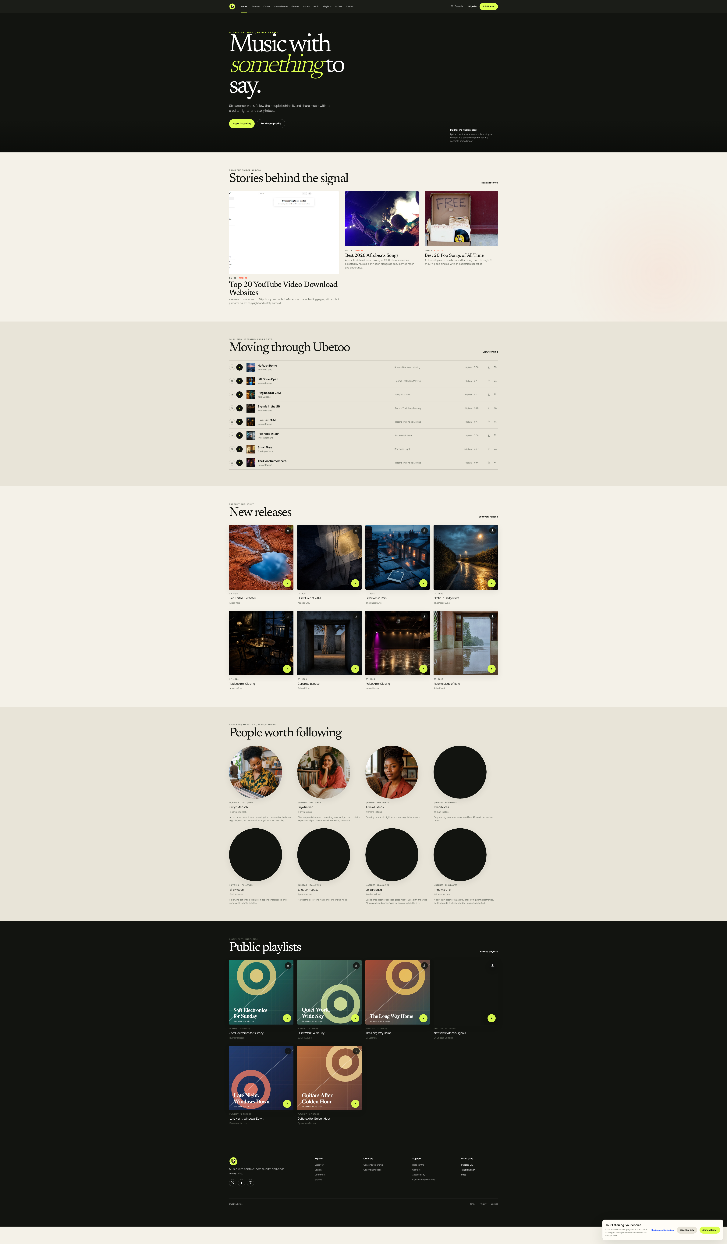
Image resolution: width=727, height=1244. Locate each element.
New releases (281, 6)
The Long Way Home (379, 1033)
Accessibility (418, 1174)
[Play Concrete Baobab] (355, 669)
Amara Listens (375, 807)
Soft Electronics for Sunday (246, 1033)
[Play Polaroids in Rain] (423, 583)
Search (318, 1169)
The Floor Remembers (272, 461)
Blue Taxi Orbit (267, 420)
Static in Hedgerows (446, 598)
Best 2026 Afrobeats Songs (371, 255)
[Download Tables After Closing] (288, 616)
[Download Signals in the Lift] (488, 408)
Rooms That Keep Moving (407, 367)
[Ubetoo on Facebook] (241, 1182)
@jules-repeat (305, 894)
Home (244, 6)
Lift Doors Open (268, 379)
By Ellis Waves (305, 1037)
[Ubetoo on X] (232, 1182)
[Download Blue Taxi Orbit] (488, 422)
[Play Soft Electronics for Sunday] (287, 1018)
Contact (416, 1169)
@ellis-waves (236, 894)
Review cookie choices (662, 1229)
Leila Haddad (374, 890)
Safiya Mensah (238, 807)
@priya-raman (305, 811)
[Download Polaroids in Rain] (488, 435)
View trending (490, 352)
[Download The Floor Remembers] (488, 463)
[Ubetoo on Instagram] (250, 1182)
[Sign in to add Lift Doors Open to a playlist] (495, 381)
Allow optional (709, 1229)
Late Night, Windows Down (246, 1118)
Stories (350, 6)
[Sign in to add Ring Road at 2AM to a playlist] (495, 394)
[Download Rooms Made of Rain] (492, 616)
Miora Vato (234, 602)
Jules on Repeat (308, 890)
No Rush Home (267, 366)
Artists (338, 6)
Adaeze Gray (304, 602)
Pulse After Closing (378, 683)
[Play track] (239, 367)
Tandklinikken (468, 1169)
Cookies (494, 1204)
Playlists (327, 6)
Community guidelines (423, 1179)
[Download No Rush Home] (488, 367)
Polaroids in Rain (268, 434)
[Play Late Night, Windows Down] (287, 1104)
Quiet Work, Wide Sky (311, 1033)
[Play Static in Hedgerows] (492, 583)
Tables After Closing (242, 683)
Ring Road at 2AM (269, 393)
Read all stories (489, 182)
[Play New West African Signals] (492, 1018)
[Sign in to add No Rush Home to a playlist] (495, 367)
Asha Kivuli (439, 688)
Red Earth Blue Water (242, 598)
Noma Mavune (265, 369)
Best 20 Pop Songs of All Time (454, 255)
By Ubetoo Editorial (443, 1037)
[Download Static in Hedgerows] (492, 530)
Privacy (483, 1204)
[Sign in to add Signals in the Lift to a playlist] (495, 408)
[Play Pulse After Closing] (423, 669)
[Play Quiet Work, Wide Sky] (355, 1018)
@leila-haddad (373, 894)
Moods (306, 6)
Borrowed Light (402, 449)
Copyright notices (372, 1169)
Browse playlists (489, 951)
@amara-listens (374, 811)
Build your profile (271, 123)
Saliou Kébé (304, 688)
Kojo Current (264, 396)
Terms (472, 1204)
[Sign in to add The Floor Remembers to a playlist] (495, 463)
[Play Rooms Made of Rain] (492, 669)
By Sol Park (371, 1037)
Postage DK (467, 1164)
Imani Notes (441, 807)
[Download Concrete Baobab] (356, 616)
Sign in (472, 6)
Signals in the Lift (269, 407)
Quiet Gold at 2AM (309, 598)
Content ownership (373, 1164)
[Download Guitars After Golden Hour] (356, 1051)
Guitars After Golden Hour (314, 1118)
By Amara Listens (237, 1123)
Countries (320, 1174)
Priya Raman (305, 807)
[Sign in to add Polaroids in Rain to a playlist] (495, 435)
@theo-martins (442, 894)
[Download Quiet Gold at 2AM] (356, 530)
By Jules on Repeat (307, 1123)
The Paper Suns (265, 437)
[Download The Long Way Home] (424, 965)
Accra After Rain (402, 394)
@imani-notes (441, 811)
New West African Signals (450, 1033)
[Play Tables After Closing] (287, 669)
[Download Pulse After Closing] (424, 616)
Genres (295, 6)
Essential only (687, 1229)
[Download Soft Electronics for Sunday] (288, 965)
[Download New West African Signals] (492, 965)
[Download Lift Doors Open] (488, 381)
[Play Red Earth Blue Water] (287, 583)
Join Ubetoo (489, 6)
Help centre (418, 1164)
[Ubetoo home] (232, 6)
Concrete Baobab (309, 683)
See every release (488, 516)
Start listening (242, 123)
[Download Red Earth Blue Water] (288, 530)
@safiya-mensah (237, 811)
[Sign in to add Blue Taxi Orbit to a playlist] (495, 422)
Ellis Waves (236, 890)
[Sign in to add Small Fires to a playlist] (495, 449)
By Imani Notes (236, 1037)
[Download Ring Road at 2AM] (488, 394)
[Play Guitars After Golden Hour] (355, 1104)
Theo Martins (442, 890)
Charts (267, 6)
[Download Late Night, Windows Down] (288, 1051)
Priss (463, 1174)
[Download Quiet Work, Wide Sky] (356, 965)
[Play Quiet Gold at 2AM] (355, 583)
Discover (255, 6)
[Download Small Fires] (488, 449)
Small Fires (265, 448)
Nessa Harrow (373, 688)
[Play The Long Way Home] (423, 1018)
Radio (316, 6)
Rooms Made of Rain (447, 683)
